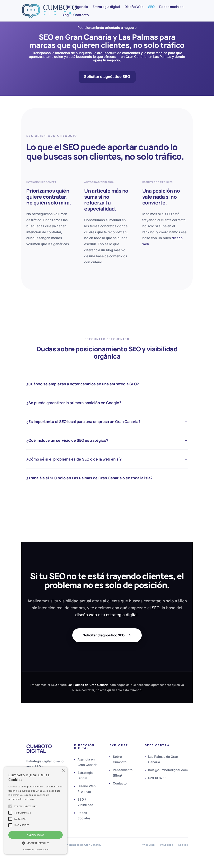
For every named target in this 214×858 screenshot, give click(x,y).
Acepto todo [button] (35, 834)
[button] (35, 843)
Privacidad (166, 844)
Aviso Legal (148, 844)
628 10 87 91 (157, 778)
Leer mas (29, 799)
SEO (151, 7)
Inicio (66, 7)
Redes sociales (171, 7)
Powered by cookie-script (36, 849)
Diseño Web (134, 7)
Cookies (183, 844)
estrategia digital (122, 614)
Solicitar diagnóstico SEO (107, 76)
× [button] (63, 770)
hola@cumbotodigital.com (168, 770)
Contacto (81, 15)
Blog (65, 15)
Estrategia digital (106, 7)
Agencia (81, 7)
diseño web (86, 614)
